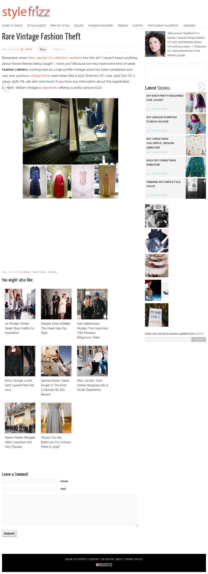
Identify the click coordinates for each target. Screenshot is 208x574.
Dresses (189, 25)
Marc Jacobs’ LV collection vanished (55, 58)
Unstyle (52, 272)
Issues (78, 25)
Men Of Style (59, 25)
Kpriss (199, 333)
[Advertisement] (70, 235)
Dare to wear (12, 25)
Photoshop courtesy (163, 25)
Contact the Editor (101, 559)
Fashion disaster (100, 25)
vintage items (40, 75)
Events (138, 25)
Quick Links (39, 272)
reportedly (49, 87)
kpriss (28, 49)
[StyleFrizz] (26, 21)
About (119, 559)
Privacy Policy (134, 559)
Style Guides (36, 25)
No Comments (159, 108)
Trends (123, 25)
